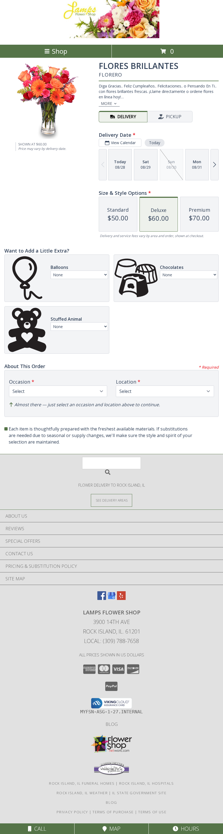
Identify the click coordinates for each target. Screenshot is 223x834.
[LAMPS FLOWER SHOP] (111, 36)
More (106, 103)
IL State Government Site (139, 792)
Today (154, 142)
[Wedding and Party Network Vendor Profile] (111, 773)
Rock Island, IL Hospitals (146, 783)
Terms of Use (152, 811)
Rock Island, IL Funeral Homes (81, 783)
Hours (188, 828)
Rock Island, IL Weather (82, 792)
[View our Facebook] (101, 598)
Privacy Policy (72, 811)
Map (113, 828)
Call (39, 828)
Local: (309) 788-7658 (111, 641)
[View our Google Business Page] (111, 598)
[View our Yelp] (121, 598)
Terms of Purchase (113, 811)
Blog (112, 724)
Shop (59, 51)
